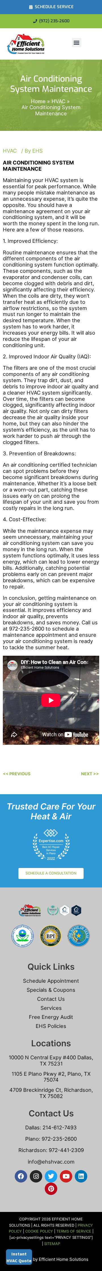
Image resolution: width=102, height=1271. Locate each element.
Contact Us (51, 999)
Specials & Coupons (51, 990)
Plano (32, 1139)
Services (51, 1008)
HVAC (10, 151)
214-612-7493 (59, 1127)
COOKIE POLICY (39, 1231)
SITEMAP (52, 1243)
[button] (76, 42)
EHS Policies (51, 1026)
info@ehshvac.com (51, 1162)
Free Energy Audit (51, 1017)
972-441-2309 (65, 1150)
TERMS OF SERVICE (73, 1231)
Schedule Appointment (51, 981)
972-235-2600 (59, 1139)
